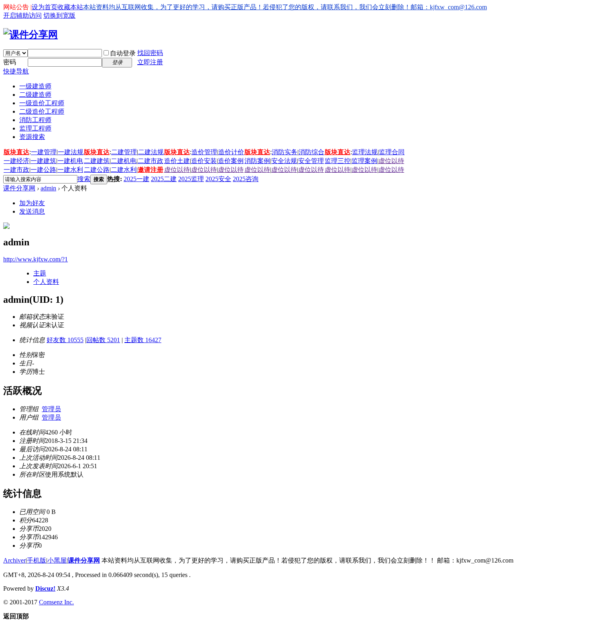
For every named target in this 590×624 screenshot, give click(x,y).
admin (48, 188)
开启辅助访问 (22, 15)
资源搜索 (32, 136)
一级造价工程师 (41, 103)
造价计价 (231, 152)
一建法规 (70, 152)
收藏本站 (70, 7)
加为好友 (32, 203)
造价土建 (177, 160)
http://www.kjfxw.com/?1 (35, 259)
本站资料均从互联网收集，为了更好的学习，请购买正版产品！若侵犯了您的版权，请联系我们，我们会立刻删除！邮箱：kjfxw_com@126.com (285, 7)
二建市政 (150, 160)
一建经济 (16, 160)
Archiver (14, 560)
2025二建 (164, 178)
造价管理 (204, 152)
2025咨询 (245, 178)
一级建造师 (35, 86)
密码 (9, 62)
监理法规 (365, 152)
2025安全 (218, 178)
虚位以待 (391, 160)
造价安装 (204, 160)
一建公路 (43, 169)
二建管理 (124, 152)
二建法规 (151, 152)
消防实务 (284, 152)
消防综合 (311, 152)
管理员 (51, 409)
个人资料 (46, 281)
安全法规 (284, 160)
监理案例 (364, 160)
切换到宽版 (59, 15)
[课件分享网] (30, 34)
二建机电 (123, 160)
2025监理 (191, 178)
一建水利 (70, 169)
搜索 (83, 178)
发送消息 (32, 211)
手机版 (36, 560)
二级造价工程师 (41, 111)
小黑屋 (57, 560)
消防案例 (257, 160)
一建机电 (70, 160)
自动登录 (123, 53)
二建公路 (97, 169)
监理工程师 (35, 128)
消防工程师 (35, 119)
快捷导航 (16, 71)
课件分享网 (19, 188)
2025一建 (136, 178)
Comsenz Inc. (56, 602)
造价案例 (231, 160)
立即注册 (150, 62)
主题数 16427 (142, 339)
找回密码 (150, 52)
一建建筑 (43, 160)
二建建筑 (97, 160)
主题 (39, 273)
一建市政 (16, 169)
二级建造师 (35, 94)
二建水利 (123, 169)
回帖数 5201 (103, 339)
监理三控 (337, 160)
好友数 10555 (65, 339)
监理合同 (392, 152)
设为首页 (44, 7)
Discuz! (45, 588)
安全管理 (311, 160)
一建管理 (44, 152)
